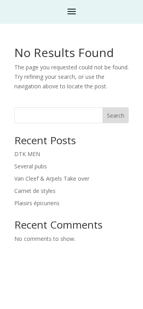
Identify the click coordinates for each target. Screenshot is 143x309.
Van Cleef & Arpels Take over (51, 178)
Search (115, 115)
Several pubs (30, 166)
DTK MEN (27, 154)
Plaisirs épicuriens (37, 203)
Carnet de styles (35, 191)
